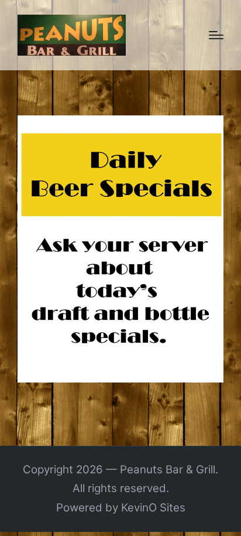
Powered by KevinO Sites (120, 507)
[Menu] (216, 35)
